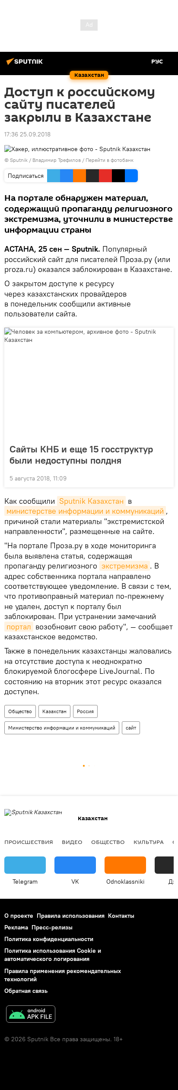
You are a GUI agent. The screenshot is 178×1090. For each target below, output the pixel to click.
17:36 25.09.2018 (27, 134)
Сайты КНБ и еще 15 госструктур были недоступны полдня (81, 454)
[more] (163, 477)
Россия (85, 711)
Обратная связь (26, 991)
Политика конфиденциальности (48, 939)
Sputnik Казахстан (91, 501)
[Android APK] (30, 1015)
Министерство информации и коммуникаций (61, 727)
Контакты (121, 915)
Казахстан (54, 711)
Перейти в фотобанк (110, 160)
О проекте (18, 915)
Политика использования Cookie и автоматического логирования (52, 955)
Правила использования (71, 915)
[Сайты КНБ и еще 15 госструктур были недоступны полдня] (89, 383)
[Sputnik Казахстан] (26, 65)
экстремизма (125, 566)
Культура (149, 842)
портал (18, 627)
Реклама (16, 927)
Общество (20, 711)
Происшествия (28, 842)
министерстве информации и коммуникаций (85, 511)
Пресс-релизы (52, 927)
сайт (131, 727)
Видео (72, 842)
